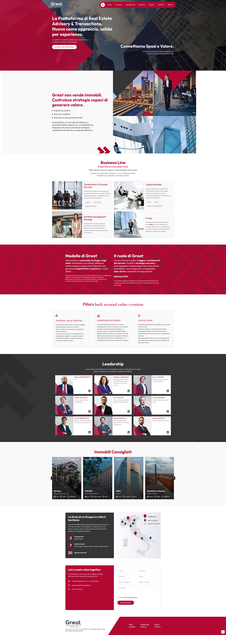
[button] (52, 478)
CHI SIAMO (132, 627)
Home (110, 5)
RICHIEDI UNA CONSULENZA (64, 47)
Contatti (161, 5)
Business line (130, 5)
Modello (142, 5)
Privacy (99, 629)
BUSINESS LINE (145, 624)
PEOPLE (156, 624)
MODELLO (143, 627)
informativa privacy (131, 597)
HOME (131, 624)
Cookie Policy (93, 629)
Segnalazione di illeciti (78, 630)
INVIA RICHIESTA (125, 603)
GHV (151, 224)
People (151, 5)
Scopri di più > (75, 459)
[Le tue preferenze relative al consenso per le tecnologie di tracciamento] (223, 632)
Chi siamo (118, 5)
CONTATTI (157, 627)
